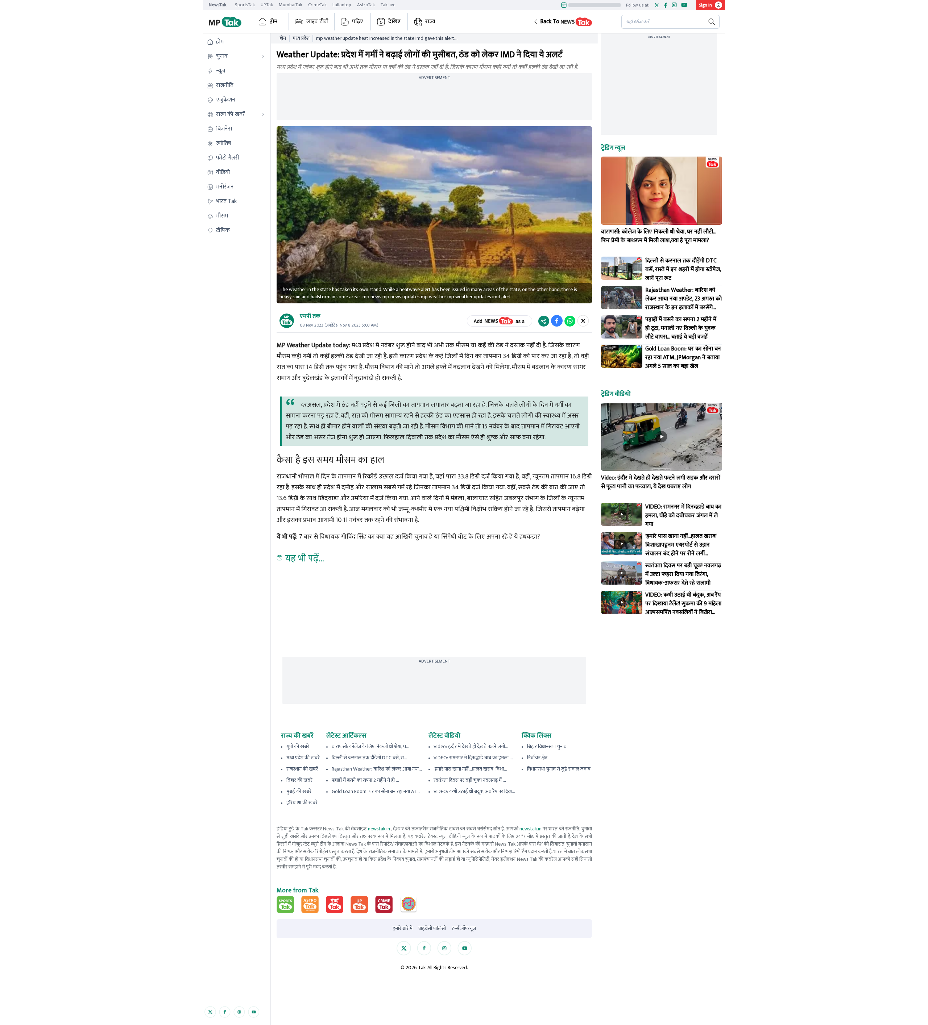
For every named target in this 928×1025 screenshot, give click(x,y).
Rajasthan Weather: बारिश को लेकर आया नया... (377, 769)
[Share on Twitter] (583, 321)
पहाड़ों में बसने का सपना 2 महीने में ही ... (365, 780)
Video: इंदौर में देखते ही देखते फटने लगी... (471, 746)
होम (273, 21)
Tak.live (388, 5)
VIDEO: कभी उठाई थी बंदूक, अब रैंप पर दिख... (474, 791)
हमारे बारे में (403, 928)
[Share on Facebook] (557, 321)
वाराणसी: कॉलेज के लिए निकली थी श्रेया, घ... (370, 746)
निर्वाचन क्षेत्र (537, 758)
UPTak (267, 5)
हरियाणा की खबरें (302, 802)
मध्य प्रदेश (301, 38)
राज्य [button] (430, 21)
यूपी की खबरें (297, 746)
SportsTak (245, 5)
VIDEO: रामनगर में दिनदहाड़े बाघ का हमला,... (473, 758)
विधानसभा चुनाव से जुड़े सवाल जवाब (559, 769)
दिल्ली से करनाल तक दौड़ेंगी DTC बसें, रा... (369, 758)
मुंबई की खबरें (298, 791)
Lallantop (341, 5)
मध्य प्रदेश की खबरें (303, 758)
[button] (571, 21)
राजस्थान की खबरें (302, 769)
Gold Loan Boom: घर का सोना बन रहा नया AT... (376, 791)
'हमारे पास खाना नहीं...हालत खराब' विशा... (470, 769)
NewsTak (217, 5)
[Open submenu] (263, 56)
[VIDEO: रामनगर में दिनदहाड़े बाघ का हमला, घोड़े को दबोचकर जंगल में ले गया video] (621, 514)
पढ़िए (357, 21)
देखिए (394, 21)
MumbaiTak (290, 5)
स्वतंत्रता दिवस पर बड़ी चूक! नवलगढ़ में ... (470, 780)
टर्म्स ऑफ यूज (464, 928)
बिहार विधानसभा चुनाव (547, 746)
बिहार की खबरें (299, 780)
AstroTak (366, 5)
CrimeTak (317, 5)
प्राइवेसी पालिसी (432, 928)
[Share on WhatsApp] (570, 321)
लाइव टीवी (317, 21)
